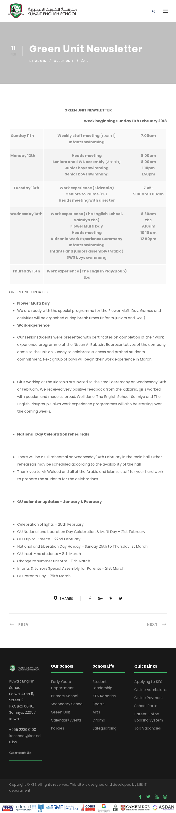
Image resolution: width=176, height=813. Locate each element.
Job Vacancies (147, 728)
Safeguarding (104, 728)
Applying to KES (148, 681)
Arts (96, 712)
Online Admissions (150, 689)
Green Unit (64, 61)
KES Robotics (104, 696)
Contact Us (20, 752)
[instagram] (165, 797)
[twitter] (148, 797)
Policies (57, 728)
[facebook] (140, 797)
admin (41, 61)
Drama (99, 720)
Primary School (64, 696)
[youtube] (157, 797)
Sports (98, 704)
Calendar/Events (66, 720)
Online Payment (148, 697)
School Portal (146, 705)
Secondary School (67, 704)
